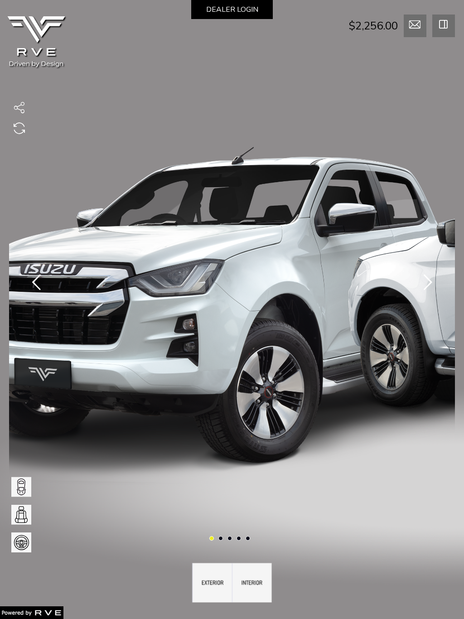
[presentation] (36, 284)
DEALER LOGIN (232, 10)
